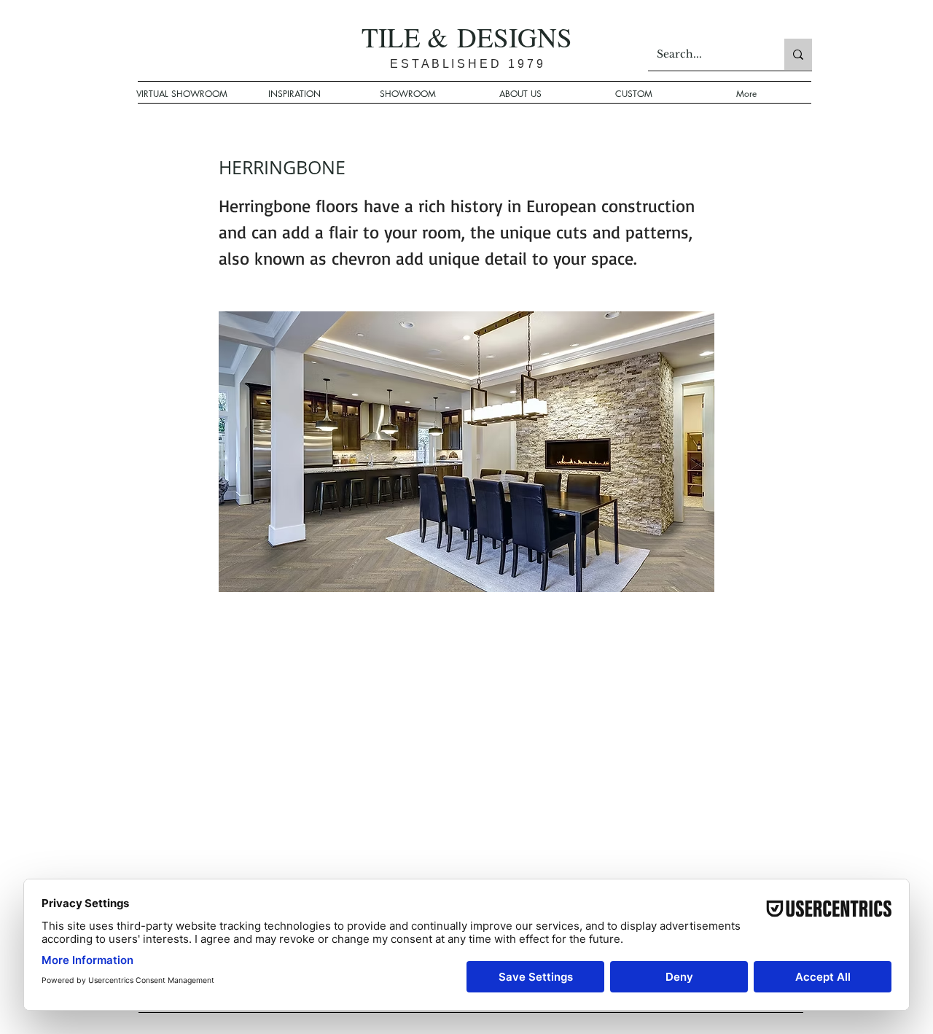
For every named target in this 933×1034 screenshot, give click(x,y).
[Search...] (798, 54)
